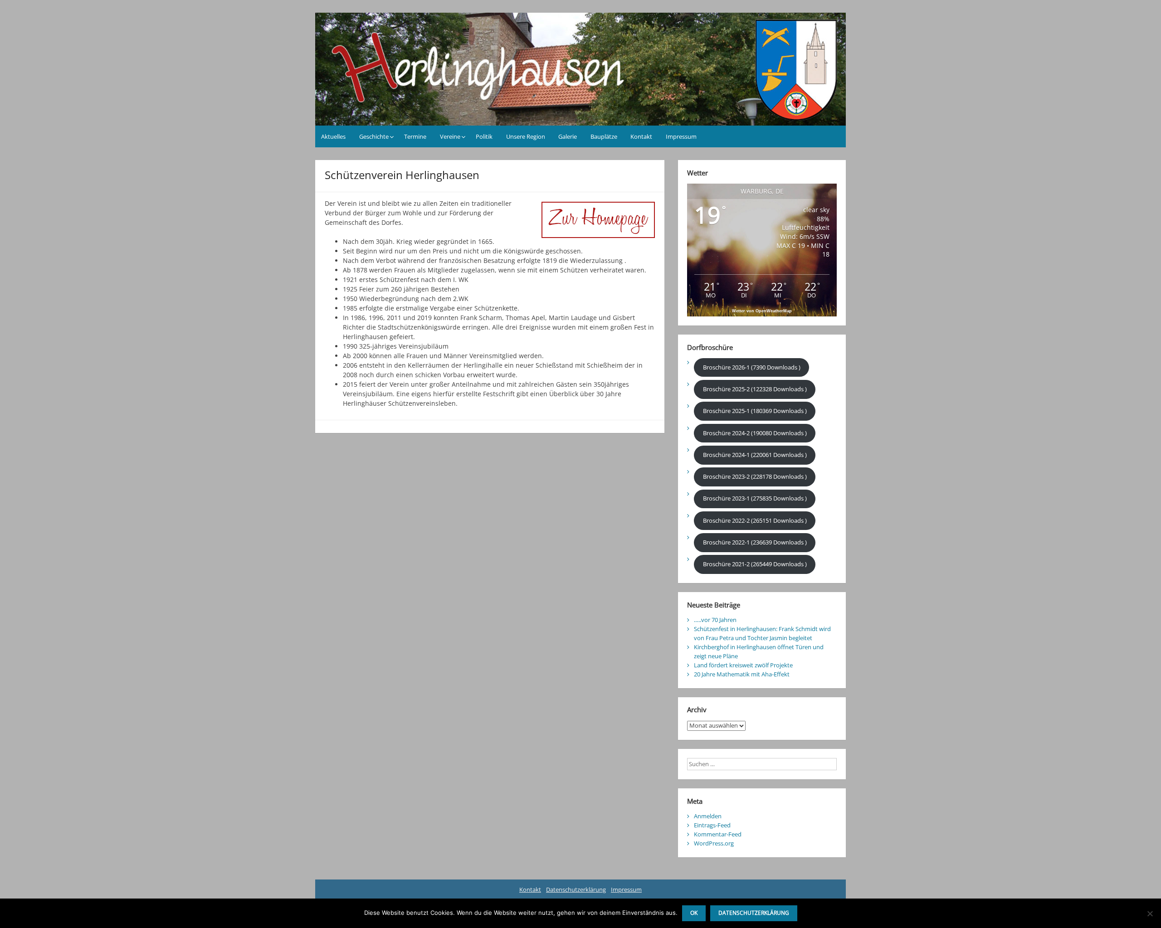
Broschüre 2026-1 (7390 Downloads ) (751, 367)
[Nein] (1149, 913)
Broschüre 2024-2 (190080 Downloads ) (755, 433)
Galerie (567, 136)
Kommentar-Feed (717, 834)
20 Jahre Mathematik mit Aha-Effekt (742, 674)
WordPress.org (714, 843)
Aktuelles (333, 136)
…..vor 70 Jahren (715, 620)
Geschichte (374, 136)
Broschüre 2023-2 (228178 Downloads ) (755, 476)
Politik (484, 136)
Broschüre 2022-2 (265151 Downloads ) (755, 520)
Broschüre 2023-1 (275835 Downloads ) (755, 498)
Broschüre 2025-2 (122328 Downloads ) (755, 389)
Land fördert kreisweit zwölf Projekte (743, 665)
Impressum (681, 136)
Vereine (450, 136)
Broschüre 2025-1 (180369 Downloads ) (755, 411)
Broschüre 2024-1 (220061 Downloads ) (755, 455)
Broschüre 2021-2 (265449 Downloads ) (755, 564)
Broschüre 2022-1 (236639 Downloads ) (755, 542)
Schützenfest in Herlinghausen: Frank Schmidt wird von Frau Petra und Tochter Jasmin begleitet (762, 633)
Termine (415, 136)
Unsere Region (525, 136)
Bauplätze (603, 136)
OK (694, 913)
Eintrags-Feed (712, 825)
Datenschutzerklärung (576, 889)
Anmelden (708, 816)
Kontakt (641, 136)
